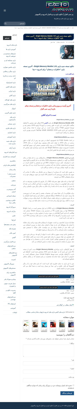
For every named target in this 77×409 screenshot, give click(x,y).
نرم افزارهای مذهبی (11, 247)
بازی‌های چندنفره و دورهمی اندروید (10, 55)
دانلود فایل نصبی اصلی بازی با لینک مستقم (48, 276)
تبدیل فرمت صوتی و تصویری (10, 285)
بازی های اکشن (60, 312)
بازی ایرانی (12, 91)
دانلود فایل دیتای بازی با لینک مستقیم (48, 287)
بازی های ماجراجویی (12, 118)
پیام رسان (12, 169)
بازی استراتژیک (11, 82)
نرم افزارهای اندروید (10, 152)
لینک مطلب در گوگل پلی (64, 305)
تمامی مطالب (59, 42)
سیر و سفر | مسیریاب (12, 175)
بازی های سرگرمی (10, 104)
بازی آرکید (12, 148)
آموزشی (13, 308)
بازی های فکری (11, 128)
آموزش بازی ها (11, 49)
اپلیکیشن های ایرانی (9, 165)
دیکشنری (13, 161)
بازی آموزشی (11, 137)
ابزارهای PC (12, 304)
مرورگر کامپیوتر (9, 264)
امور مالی (12, 233)
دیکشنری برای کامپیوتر (11, 273)
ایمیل (72, 368)
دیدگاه (72, 343)
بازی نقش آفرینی (10, 113)
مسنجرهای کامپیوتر (9, 268)
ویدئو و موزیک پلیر (10, 279)
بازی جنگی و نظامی (9, 71)
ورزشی (13, 185)
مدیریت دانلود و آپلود (11, 291)
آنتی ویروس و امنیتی (11, 190)
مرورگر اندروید (11, 207)
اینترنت (13, 259)
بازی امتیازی (12, 132)
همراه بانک (12, 229)
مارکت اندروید (11, 211)
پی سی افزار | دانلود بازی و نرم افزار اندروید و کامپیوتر (54, 14)
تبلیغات (15, 312)
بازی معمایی (12, 124)
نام (72, 360)
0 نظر (52, 42)
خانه (73, 28)
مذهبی (14, 180)
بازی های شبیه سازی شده (11, 142)
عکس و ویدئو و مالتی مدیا (11, 201)
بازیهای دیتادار (39, 312)
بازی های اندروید (49, 312)
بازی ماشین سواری (9, 67)
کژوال (14, 108)
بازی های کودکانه (10, 100)
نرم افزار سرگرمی (10, 242)
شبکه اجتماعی (11, 196)
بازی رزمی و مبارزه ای (9, 77)
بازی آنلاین (12, 95)
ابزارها (14, 220)
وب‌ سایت (71, 377)
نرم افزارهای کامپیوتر (13, 254)
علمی (14, 216)
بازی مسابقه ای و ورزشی (10, 61)
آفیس (14, 237)
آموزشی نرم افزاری (9, 156)
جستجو (15, 35)
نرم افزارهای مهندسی (11, 298)
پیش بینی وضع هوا (10, 224)
